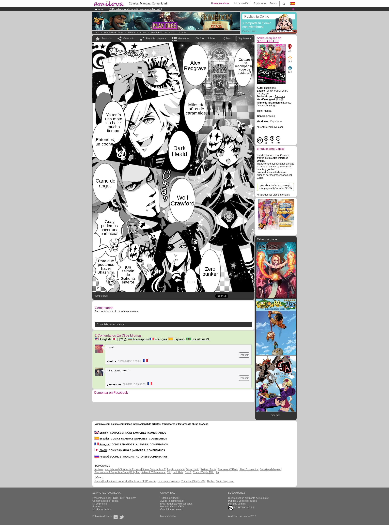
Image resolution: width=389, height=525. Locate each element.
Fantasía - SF (137, 481)
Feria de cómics (237, 503)
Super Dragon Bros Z (154, 469)
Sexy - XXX (199, 481)
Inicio (96, 32)
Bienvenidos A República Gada (111, 472)
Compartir (128, 38)
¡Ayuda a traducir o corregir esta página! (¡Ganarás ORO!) (275, 187)
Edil (169, 472)
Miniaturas (183, 38)
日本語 (121, 339)
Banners (97, 506)
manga (131, 32)
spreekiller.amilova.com (270, 127)
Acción (142, 32)
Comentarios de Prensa (105, 500)
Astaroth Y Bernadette (153, 472)
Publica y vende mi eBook (242, 500)
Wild (211, 472)
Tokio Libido (192, 469)
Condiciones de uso (171, 509)
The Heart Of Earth (228, 469)
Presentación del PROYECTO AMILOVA (114, 498)
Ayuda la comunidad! (172, 500)
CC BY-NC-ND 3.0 (243, 507)
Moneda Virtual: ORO (172, 506)
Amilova (98, 469)
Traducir (244, 355)
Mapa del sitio (168, 516)
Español (179, 339)
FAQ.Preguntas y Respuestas (176, 503)
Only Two (135, 472)
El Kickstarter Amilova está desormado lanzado (135, 9)
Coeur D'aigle (201, 472)
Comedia (151, 481)
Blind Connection (249, 469)
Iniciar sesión (241, 3)
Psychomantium (176, 469)
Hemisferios (111, 469)
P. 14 (184, 32)
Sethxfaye (265, 469)
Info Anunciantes (101, 509)
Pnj (217, 472)
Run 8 (188, 472)
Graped (276, 469)
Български (140, 339)
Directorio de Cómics (113, 32)
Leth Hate (178, 472)
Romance (186, 481)
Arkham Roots (208, 469)
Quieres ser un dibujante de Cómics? (248, 498)
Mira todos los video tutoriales (273, 194)
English (105, 339)
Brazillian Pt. (200, 339)
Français (160, 339)
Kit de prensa (99, 503)
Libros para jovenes (169, 481)
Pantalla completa (156, 38)
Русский (104, 456)
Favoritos (107, 38)
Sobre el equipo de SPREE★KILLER (269, 39)
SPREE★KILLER (159, 32)
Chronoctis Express (130, 469)
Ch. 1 (174, 32)
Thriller (211, 481)
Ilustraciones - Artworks (116, 481)
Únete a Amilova (220, 3)
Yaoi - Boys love (225, 481)
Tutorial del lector (169, 498)
